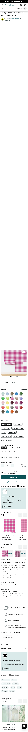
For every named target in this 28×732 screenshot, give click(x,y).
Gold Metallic (6, 436)
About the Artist (14, 649)
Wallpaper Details (7, 440)
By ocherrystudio (22, 539)
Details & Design (14, 559)
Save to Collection (13, 482)
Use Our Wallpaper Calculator (11, 457)
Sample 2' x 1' (13, 452)
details (22, 1)
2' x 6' (18, 448)
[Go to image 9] (17, 376)
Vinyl (3, 432)
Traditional (5, 428)
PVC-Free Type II (17, 428)
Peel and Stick (6, 424)
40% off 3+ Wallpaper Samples (12, 1)
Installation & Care (14, 641)
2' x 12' (4, 448)
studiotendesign (14, 18)
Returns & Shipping (14, 645)
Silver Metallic (18, 436)
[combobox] (19, 8)
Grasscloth (12, 432)
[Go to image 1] (10, 376)
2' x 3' (4, 452)
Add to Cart (13, 477)
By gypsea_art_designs (6, 539)
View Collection (7, 506)
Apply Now (6, 668)
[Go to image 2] (11, 376)
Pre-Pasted (18, 424)
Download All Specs (8, 599)
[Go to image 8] (16, 376)
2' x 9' (11, 448)
